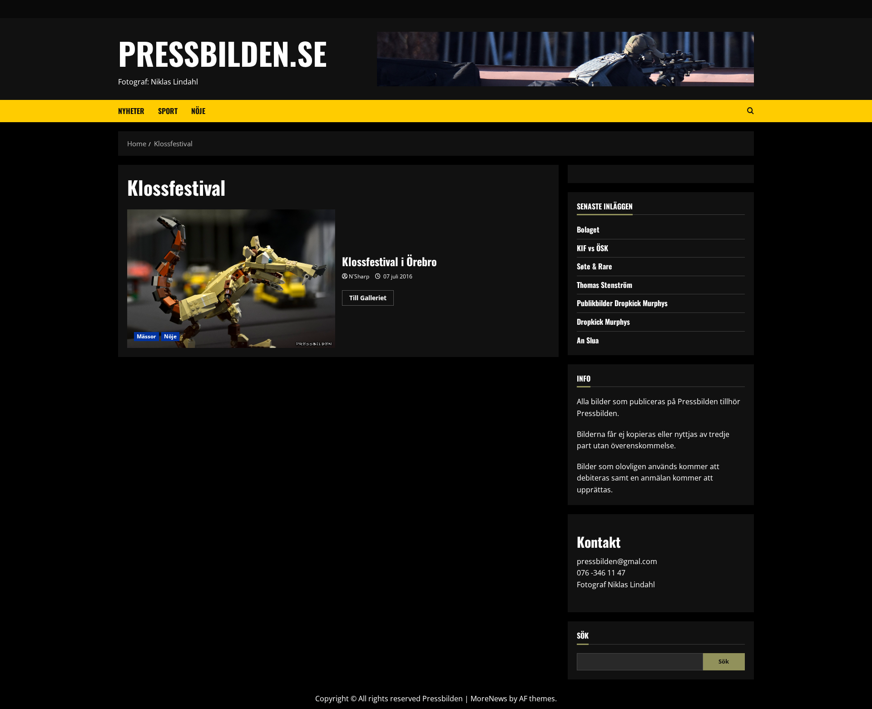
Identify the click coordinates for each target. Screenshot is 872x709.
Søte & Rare (594, 266)
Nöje (198, 110)
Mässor (146, 336)
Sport (168, 110)
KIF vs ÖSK (592, 248)
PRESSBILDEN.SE (222, 53)
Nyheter (131, 110)
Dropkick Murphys (603, 321)
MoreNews (489, 699)
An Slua (588, 340)
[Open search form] (750, 110)
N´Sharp (359, 276)
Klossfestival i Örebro (231, 278)
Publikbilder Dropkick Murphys (622, 302)
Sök (583, 635)
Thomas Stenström (604, 284)
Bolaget (588, 229)
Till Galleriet (371, 299)
